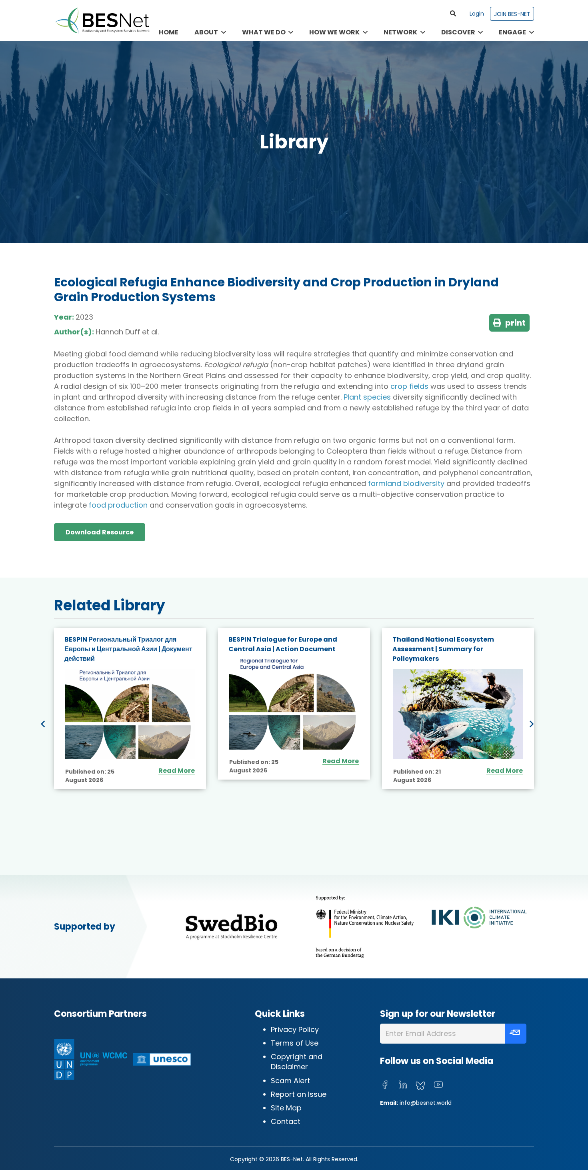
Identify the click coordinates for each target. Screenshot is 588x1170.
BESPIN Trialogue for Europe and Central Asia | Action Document (282, 644)
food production (118, 505)
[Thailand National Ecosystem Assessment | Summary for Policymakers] (458, 714)
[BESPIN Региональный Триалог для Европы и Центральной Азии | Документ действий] (130, 714)
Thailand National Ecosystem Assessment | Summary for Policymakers (443, 649)
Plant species (367, 397)
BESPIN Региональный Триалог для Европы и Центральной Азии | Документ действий (128, 649)
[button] (453, 14)
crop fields (409, 386)
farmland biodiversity (406, 483)
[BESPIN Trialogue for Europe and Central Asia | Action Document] (294, 704)
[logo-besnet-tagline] (102, 20)
